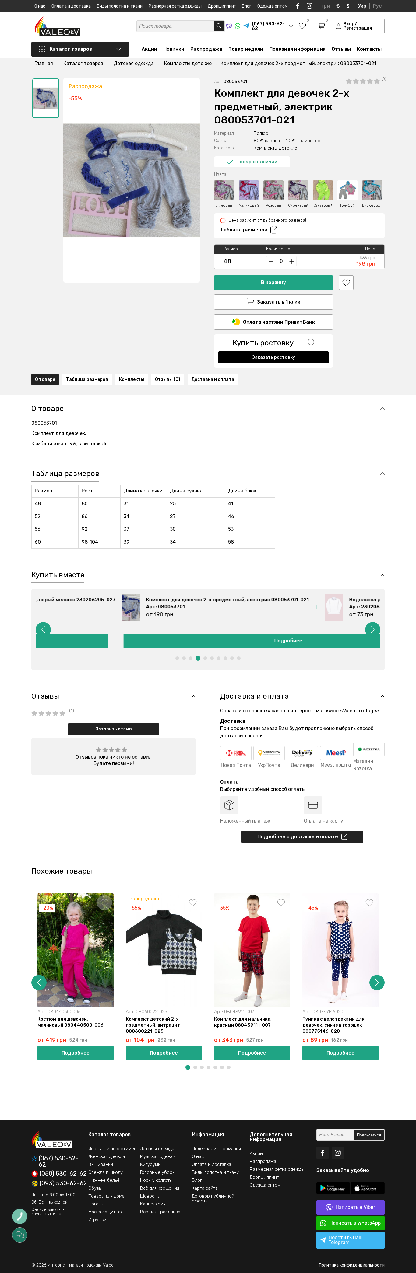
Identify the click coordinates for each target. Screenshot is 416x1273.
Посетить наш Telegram (346, 1240)
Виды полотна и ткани (120, 6)
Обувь (94, 1188)
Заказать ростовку (273, 357)
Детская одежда (157, 1148)
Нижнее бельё (104, 1180)
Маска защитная (105, 1212)
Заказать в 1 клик (278, 302)
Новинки (173, 49)
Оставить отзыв (113, 729)
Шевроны (150, 1196)
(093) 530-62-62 (63, 1183)
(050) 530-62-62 (63, 1173)
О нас (39, 6)
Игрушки (97, 1220)
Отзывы (341, 49)
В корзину (273, 282)
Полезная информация (297, 49)
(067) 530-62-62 (58, 1161)
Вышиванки (100, 1164)
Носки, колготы (156, 1180)
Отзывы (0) (167, 379)
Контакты (369, 49)
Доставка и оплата (212, 379)
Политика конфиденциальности (352, 1265)
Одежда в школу (105, 1172)
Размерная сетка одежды (175, 6)
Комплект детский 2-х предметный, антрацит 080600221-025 (153, 1025)
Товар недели (245, 49)
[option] (45, 98)
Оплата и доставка (71, 6)
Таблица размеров (243, 230)
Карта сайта (205, 1188)
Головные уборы (157, 1172)
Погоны (96, 1204)
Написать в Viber (355, 1207)
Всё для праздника (160, 1212)
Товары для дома (106, 1196)
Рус (377, 6)
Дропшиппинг (222, 6)
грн (325, 6)
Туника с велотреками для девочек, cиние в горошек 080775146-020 (333, 1025)
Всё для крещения (159, 1188)
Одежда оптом (272, 6)
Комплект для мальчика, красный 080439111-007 (243, 1022)
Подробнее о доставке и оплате (297, 837)
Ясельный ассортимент (113, 1148)
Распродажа (206, 49)
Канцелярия (152, 1204)
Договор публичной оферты (213, 1198)
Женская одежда (106, 1156)
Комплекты (131, 379)
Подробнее (208, 641)
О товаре (45, 379)
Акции (149, 49)
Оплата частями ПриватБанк (279, 322)
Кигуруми (150, 1164)
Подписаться (369, 1135)
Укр (362, 6)
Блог (246, 6)
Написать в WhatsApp (355, 1223)
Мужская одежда (158, 1156)
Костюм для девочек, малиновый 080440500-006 (70, 1022)
